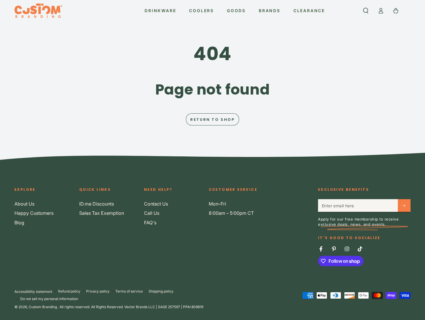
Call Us (151, 213)
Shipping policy (161, 291)
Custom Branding (43, 307)
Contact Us (156, 204)
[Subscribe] (404, 205)
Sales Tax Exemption (101, 213)
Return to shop (212, 119)
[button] (365, 10)
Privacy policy (98, 291)
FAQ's (150, 222)
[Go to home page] (38, 10)
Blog (19, 222)
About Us (24, 204)
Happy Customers (33, 213)
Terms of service (129, 291)
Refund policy (69, 291)
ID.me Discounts (96, 204)
